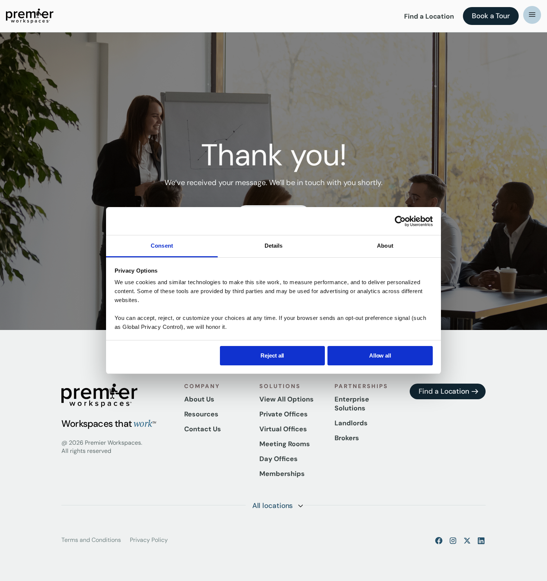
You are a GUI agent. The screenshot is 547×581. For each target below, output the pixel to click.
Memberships (282, 473)
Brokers (347, 438)
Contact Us (202, 429)
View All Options (286, 399)
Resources (201, 414)
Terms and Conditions (91, 540)
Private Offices (283, 414)
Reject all (272, 355)
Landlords (351, 423)
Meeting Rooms (284, 443)
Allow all (380, 355)
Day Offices (278, 458)
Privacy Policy (149, 540)
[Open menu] (532, 15)
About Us (199, 399)
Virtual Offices (283, 429)
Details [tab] (274, 245)
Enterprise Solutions (352, 404)
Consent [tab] (162, 245)
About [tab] (385, 245)
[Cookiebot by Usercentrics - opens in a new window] (400, 221)
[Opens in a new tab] (438, 540)
